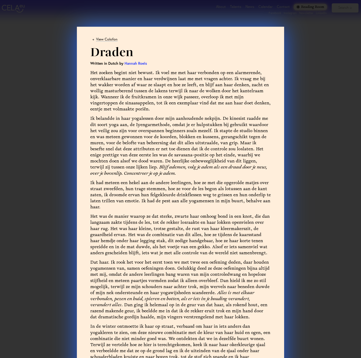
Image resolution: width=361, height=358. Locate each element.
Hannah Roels (136, 63)
